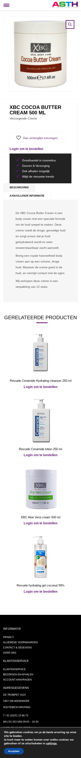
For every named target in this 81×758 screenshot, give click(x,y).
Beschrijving (19, 187)
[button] (70, 24)
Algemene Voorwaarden (20, 642)
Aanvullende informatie (27, 195)
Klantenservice (14, 669)
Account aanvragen (17, 679)
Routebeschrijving (16, 707)
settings (51, 743)
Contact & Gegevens (17, 647)
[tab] (19, 187)
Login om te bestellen (26, 149)
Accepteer (14, 751)
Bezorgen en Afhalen (18, 674)
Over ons (9, 652)
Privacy (8, 637)
